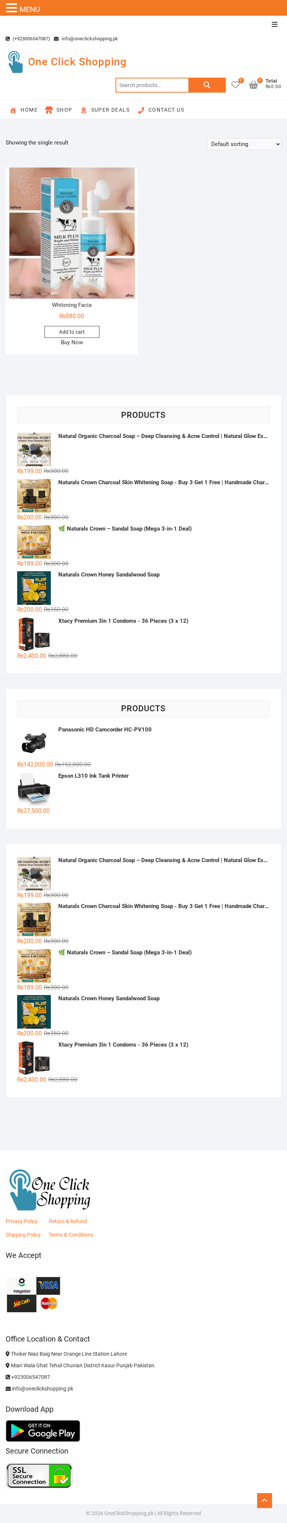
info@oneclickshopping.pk (89, 38)
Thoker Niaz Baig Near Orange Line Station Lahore (68, 1354)
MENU (29, 9)
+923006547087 (30, 1377)
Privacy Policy (22, 1221)
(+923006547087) (31, 38)
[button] (12, 8)
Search (207, 85)
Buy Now (72, 342)
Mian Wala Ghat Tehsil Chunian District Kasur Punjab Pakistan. (83, 1365)
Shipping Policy (23, 1235)
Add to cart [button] (72, 332)
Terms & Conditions (71, 1235)
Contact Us (166, 110)
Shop (64, 110)
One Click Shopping (77, 62)
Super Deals (110, 110)
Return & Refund (68, 1221)
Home (29, 110)
